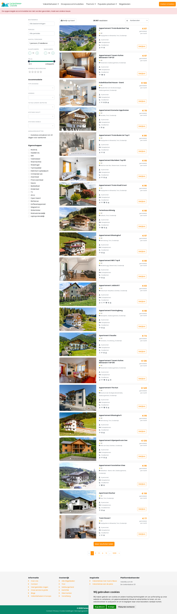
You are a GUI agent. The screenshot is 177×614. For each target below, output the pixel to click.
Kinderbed (35, 189)
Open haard (35, 198)
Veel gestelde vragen (39, 587)
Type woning (33, 84)
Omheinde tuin (37, 174)
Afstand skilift (34, 112)
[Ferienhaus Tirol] (11, 4)
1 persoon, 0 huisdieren (39, 43)
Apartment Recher (107, 493)
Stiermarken (67, 593)
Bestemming (33, 20)
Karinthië (65, 590)
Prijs (30, 59)
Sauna (33, 183)
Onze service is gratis (39, 590)
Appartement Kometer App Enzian (114, 110)
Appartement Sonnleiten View (112, 465)
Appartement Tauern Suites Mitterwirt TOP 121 (111, 56)
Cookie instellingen (66, 611)
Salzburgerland (68, 587)
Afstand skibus (34, 122)
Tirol (63, 584)
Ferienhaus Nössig (107, 210)
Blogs (33, 593)
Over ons (34, 581)
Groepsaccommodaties (72, 4)
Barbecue (35, 201)
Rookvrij (34, 150)
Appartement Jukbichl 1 (109, 285)
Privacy (56, 611)
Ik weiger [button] (111, 607)
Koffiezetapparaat (38, 204)
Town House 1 (104, 518)
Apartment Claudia (107, 335)
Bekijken (142, 46)
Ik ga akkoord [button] (99, 607)
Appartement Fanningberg (111, 310)
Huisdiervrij (35, 153)
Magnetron (35, 207)
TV (32, 192)
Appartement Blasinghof (110, 235)
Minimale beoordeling (37, 68)
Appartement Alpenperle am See (113, 440)
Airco (33, 195)
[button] (70, 48)
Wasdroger (35, 165)
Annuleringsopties (36, 131)
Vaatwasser (35, 159)
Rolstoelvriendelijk (38, 213)
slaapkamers (33, 49)
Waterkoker (35, 210)
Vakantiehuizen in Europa (41, 596)
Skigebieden (124, 4)
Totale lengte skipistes (37, 103)
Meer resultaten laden (104, 544)
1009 (114, 553)
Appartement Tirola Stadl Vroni (113, 185)
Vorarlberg (66, 596)
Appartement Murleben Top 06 (112, 160)
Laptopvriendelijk (37, 216)
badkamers (48, 49)
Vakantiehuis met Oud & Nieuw (104, 581)
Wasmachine (36, 162)
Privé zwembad (37, 180)
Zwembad (35, 177)
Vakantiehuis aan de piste (102, 584)
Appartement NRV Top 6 (109, 260)
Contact (34, 584)
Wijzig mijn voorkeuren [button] (126, 607)
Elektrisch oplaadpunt (39, 171)
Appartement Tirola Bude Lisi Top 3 (114, 135)
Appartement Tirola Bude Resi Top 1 (114, 29)
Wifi (32, 156)
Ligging (31, 93)
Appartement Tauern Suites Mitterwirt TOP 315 (111, 361)
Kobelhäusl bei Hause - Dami (111, 82)
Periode (31, 29)
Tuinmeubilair (36, 168)
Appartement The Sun (108, 387)
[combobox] (135, 4)
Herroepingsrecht (81, 611)
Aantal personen (35, 39)
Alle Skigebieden (68, 581)
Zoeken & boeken (167, 4)
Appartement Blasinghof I (110, 415)
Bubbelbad (35, 186)
